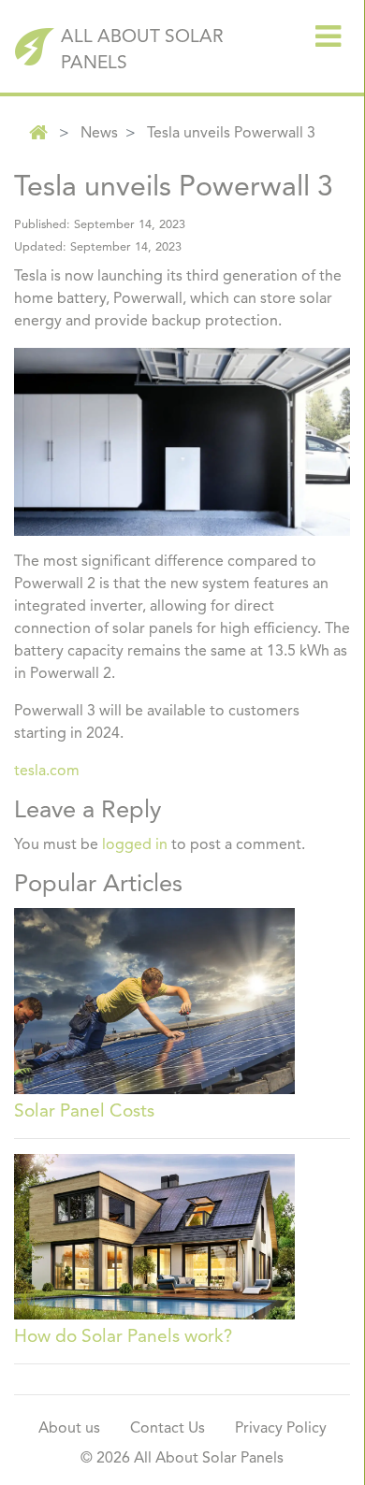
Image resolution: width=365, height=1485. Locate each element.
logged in (135, 845)
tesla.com (47, 771)
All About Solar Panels (142, 51)
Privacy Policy (281, 1428)
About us (69, 1428)
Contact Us (167, 1428)
